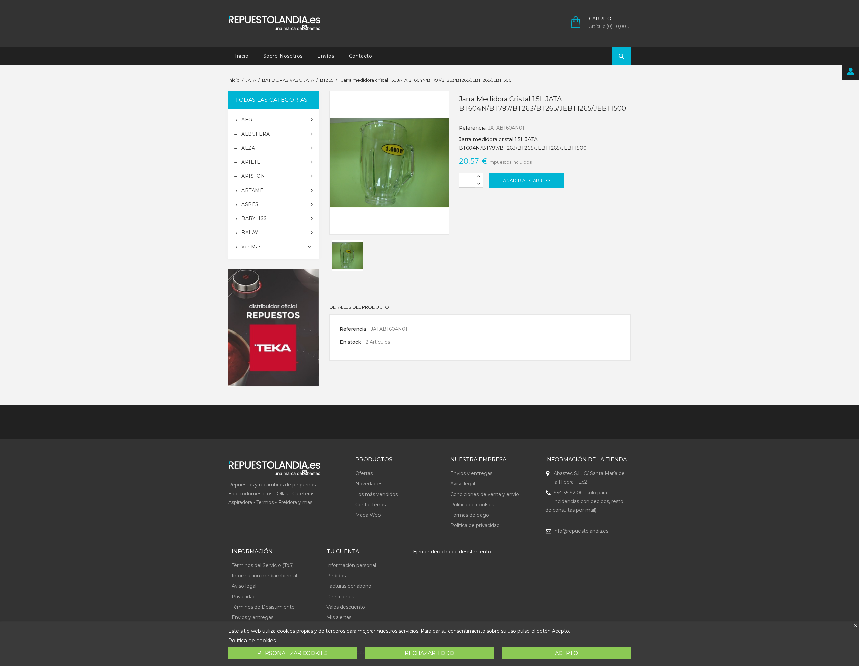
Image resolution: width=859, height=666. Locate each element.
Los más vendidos (376, 494)
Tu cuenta (342, 551)
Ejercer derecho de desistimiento (452, 552)
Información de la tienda (586, 459)
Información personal (351, 565)
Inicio (242, 56)
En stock (350, 342)
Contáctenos (370, 505)
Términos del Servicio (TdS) (263, 565)
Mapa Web (368, 515)
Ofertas (364, 473)
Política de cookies (252, 640)
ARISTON (253, 176)
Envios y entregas (471, 473)
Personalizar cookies (292, 653)
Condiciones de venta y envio (484, 494)
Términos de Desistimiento (263, 607)
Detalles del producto (359, 307)
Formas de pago (469, 515)
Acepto (566, 653)
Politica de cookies (472, 505)
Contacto (360, 56)
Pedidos (336, 576)
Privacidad (244, 597)
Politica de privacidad (475, 525)
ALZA (248, 148)
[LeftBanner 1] (273, 328)
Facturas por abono (348, 586)
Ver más (251, 247)
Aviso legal (462, 484)
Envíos (325, 56)
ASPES (250, 204)
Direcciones (340, 597)
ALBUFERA (255, 134)
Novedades (368, 484)
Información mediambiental (264, 576)
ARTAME (252, 190)
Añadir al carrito (526, 180)
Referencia (353, 329)
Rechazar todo (429, 653)
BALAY (249, 232)
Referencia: (473, 128)
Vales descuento (345, 607)
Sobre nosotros (283, 56)
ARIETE (251, 162)
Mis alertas (338, 617)
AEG (246, 120)
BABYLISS (254, 218)
